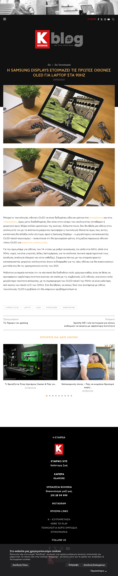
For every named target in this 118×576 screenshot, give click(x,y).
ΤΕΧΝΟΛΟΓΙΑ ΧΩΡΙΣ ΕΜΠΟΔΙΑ (59, 528)
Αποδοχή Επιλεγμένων (94, 565)
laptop (27, 307)
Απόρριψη (73, 565)
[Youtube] (109, 19)
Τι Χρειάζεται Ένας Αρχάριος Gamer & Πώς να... (30, 384)
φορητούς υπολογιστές (35, 242)
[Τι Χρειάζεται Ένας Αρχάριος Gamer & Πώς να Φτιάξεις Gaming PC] (30, 362)
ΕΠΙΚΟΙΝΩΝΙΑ (59, 532)
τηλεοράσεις (10, 222)
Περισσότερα (97, 571)
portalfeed (51, 307)
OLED (38, 307)
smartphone (69, 307)
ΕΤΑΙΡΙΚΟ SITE (59, 461)
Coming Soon (12, 307)
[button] (7, 370)
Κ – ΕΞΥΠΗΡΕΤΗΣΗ (59, 519)
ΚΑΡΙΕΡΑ (59, 474)
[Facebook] (98, 19)
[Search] (113, 19)
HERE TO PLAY (59, 524)
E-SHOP (92, 19)
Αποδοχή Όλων (20, 565)
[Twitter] (101, 19)
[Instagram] (105, 19)
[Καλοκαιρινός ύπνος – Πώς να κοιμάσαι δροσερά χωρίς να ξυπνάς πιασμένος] (88, 362)
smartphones (96, 218)
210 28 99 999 (59, 495)
